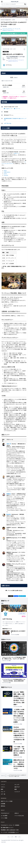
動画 (2, 789)
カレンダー (17, 784)
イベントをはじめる (19, 815)
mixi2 (5, 173)
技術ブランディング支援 (6, 801)
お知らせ (16, 813)
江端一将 (8, 443)
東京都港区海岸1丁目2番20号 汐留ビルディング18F (15, 119)
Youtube (6, 175)
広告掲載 (3, 803)
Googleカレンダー (9, 108)
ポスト (11, 596)
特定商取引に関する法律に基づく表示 (10, 830)
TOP (2, 775)
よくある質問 (4, 815)
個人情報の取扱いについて (7, 827)
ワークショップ (16, 28)
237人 (24, 616)
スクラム (10, 28)
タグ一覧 (3, 794)
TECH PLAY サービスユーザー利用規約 (10, 825)
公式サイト (16, 153)
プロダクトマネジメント (8, 30)
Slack (5, 170)
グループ (3, 791)
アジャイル (4, 28)
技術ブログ (17, 787)
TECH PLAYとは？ (5, 813)
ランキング (17, 791)
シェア (16, 596)
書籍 (15, 789)
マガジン (3, 787)
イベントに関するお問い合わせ (14, 590)
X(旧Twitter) (7, 172)
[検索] (25, 4)
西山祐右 (8, 514)
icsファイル (17, 108)
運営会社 (3, 806)
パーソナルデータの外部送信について (10, 832)
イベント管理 (4, 818)
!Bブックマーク (22, 596)
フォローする (22, 613)
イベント (6, 775)
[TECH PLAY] (14, 1)
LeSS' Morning (7, 123)
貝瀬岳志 (8, 494)
